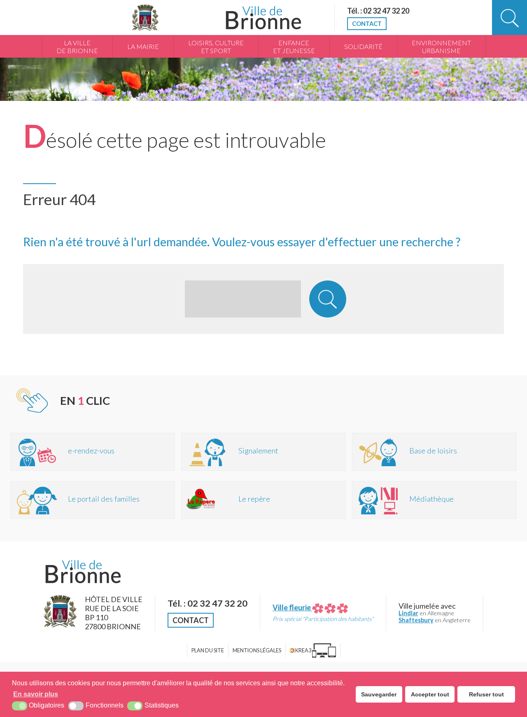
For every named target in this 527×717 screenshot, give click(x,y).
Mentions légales (257, 650)
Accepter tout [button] (430, 694)
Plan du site (207, 650)
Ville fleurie (292, 607)
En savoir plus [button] (35, 694)
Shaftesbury (416, 620)
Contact (367, 23)
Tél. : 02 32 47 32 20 (378, 10)
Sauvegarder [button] (378, 694)
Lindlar (408, 613)
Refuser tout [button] (486, 694)
